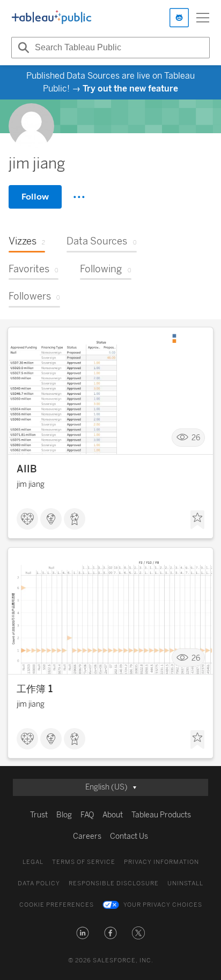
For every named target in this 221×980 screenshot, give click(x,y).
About (112, 815)
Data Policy (39, 883)
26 (195, 437)
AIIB (27, 469)
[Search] (22, 47)
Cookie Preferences (56, 904)
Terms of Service (83, 862)
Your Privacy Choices (162, 904)
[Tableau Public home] (51, 18)
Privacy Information (161, 862)
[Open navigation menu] (202, 18)
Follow (35, 196)
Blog (64, 815)
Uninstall (185, 883)
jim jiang (31, 484)
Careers (87, 836)
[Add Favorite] (197, 520)
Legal (33, 862)
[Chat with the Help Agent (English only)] (179, 17)
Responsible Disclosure (114, 883)
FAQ (87, 815)
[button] (82, 932)
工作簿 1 (35, 689)
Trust (39, 815)
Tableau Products (161, 815)
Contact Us (129, 836)
